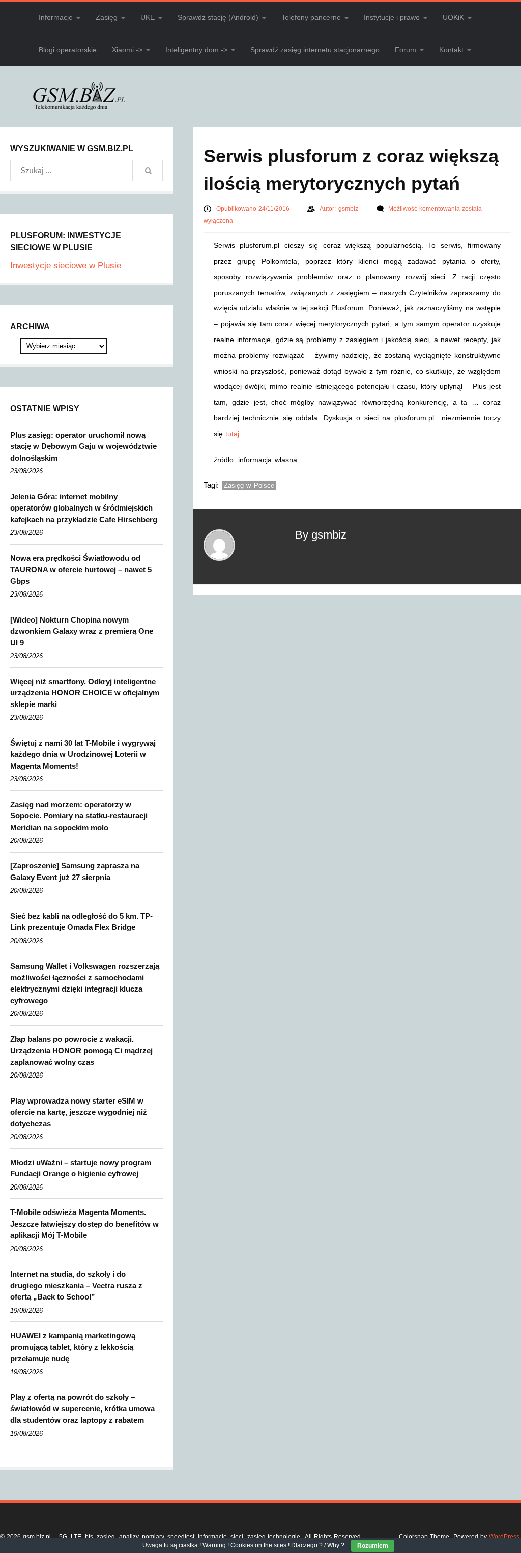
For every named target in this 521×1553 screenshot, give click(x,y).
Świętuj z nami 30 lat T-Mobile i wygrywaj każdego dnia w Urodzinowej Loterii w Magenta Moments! (83, 754)
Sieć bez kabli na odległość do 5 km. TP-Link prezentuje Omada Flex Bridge (81, 922)
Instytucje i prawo (392, 17)
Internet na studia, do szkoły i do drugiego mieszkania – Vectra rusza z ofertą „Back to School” (76, 1285)
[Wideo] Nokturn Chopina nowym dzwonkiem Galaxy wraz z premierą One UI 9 (81, 631)
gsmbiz (349, 208)
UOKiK (453, 17)
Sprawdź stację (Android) (218, 17)
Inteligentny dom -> (196, 50)
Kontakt (451, 50)
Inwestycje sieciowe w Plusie (65, 265)
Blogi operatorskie (68, 50)
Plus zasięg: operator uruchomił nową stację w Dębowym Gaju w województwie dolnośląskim (83, 446)
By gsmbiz (320, 534)
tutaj (232, 434)
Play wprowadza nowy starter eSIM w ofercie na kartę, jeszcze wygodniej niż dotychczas (78, 1112)
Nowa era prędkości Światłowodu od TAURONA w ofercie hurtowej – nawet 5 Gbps (81, 569)
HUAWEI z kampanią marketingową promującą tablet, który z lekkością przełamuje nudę (72, 1347)
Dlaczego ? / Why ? (317, 1545)
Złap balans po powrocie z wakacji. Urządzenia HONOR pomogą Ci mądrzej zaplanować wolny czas (81, 1050)
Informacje (56, 17)
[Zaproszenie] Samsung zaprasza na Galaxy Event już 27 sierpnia (74, 871)
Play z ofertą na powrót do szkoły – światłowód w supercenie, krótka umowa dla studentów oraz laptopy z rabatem (82, 1408)
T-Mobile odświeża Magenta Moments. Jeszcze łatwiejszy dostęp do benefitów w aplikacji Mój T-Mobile (84, 1223)
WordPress (504, 1536)
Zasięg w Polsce (249, 485)
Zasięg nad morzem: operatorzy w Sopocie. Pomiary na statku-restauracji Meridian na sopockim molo (79, 816)
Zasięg (107, 17)
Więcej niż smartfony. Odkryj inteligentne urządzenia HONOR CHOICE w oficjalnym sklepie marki (84, 693)
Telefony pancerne (311, 17)
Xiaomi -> (127, 50)
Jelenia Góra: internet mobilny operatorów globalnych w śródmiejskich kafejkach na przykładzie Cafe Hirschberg (83, 508)
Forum (405, 50)
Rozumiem (372, 1545)
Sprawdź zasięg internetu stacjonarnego (315, 50)
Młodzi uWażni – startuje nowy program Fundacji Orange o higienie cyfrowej (80, 1168)
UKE (147, 17)
